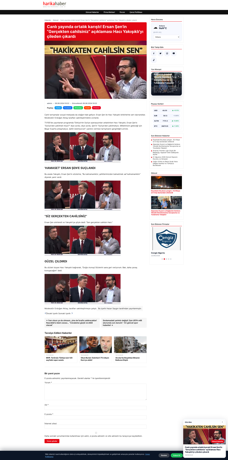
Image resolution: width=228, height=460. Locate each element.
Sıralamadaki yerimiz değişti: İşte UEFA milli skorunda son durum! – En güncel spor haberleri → (122, 322)
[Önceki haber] (173, 76)
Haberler (48, 20)
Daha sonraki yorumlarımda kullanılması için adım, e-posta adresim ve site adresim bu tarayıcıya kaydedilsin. (93, 436)
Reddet (164, 455)
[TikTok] (154, 60)
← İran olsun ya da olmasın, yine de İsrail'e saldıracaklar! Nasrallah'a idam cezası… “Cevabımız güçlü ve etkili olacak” (71, 322)
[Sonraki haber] (178, 76)
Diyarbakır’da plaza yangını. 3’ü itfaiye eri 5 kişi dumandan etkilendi (166, 141)
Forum (122, 12)
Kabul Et (176, 455)
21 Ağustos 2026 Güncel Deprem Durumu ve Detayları (165, 158)
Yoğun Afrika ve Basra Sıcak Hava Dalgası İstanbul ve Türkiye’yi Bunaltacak (165, 163)
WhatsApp (78, 108)
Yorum (48, 382)
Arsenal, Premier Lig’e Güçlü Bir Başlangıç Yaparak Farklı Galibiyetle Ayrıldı (166, 152)
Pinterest (96, 108)
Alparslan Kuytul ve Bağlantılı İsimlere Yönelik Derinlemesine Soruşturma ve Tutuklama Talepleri (166, 146)
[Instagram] (167, 53)
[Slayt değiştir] (162, 259)
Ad (47, 405)
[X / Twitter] (160, 53)
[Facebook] (154, 53)
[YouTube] (173, 53)
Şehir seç (157, 32)
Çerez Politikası (136, 12)
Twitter (58, 108)
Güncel (55, 20)
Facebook (67, 108)
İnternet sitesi (51, 423)
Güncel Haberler (92, 12)
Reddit (87, 108)
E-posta (49, 414)
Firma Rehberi (109, 12)
